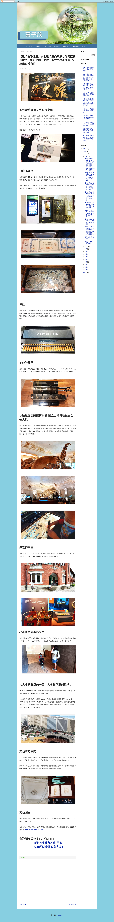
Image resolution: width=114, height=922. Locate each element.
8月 (86, 251)
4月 (86, 262)
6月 (86, 256)
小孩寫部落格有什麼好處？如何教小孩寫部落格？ (88, 130)
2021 (85, 149)
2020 (85, 151)
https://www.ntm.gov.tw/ (34, 830)
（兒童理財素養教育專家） (48, 846)
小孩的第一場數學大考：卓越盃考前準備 (88, 69)
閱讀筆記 (57, 46)
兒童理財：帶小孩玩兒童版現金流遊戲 (88, 110)
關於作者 (85, 46)
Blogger (60, 915)
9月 (86, 249)
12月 (86, 154)
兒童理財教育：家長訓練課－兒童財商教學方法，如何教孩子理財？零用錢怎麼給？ (88, 102)
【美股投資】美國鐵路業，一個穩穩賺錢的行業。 (88, 94)
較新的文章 (23, 904)
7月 (86, 254)
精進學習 (76, 46)
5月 (86, 259)
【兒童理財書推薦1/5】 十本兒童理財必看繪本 (88, 124)
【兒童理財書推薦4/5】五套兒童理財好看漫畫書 (88, 117)
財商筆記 (66, 46)
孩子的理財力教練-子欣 (47, 842)
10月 (86, 246)
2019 (85, 273)
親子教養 (48, 46)
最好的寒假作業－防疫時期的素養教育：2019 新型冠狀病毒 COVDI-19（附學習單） (88, 77)
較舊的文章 (72, 904)
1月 (86, 269)
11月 (86, 156)
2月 (86, 267)
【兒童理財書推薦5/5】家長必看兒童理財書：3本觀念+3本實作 (89, 186)
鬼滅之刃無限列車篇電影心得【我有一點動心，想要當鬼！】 (89, 213)
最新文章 (29, 46)
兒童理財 (38, 46)
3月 (86, 264)
